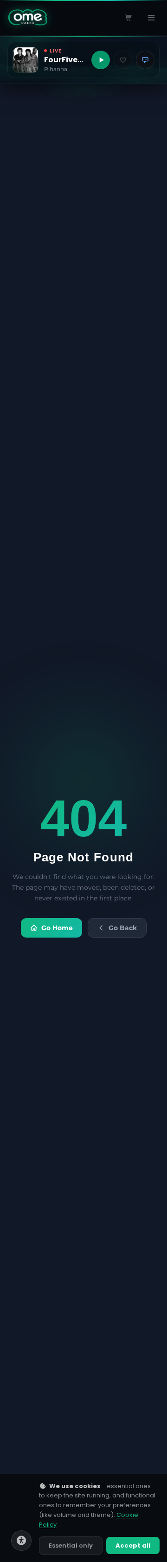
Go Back (123, 928)
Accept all (133, 1545)
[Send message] (145, 60)
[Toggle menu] (151, 17)
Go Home (57, 928)
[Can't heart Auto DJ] (123, 60)
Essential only (71, 1545)
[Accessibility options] (21, 1540)
